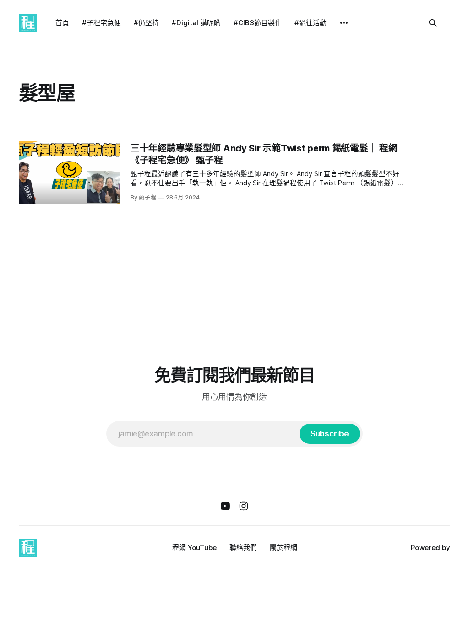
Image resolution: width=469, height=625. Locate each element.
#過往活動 (310, 22)
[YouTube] (225, 506)
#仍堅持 (146, 22)
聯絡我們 (243, 547)
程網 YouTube (194, 547)
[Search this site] (432, 23)
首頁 (62, 22)
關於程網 (283, 547)
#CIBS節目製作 (258, 22)
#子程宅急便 (101, 22)
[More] (344, 23)
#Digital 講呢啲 (196, 22)
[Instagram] (243, 506)
